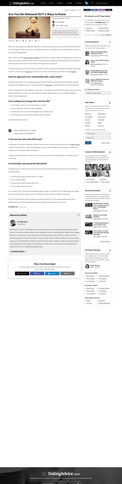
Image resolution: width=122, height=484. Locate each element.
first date (49, 85)
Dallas (100, 123)
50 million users (100, 22)
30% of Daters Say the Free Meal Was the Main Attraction (101, 232)
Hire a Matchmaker (92, 182)
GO (88, 143)
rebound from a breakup (31, 57)
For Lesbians (103, 278)
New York (88, 114)
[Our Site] (92, 3)
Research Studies (104, 30)
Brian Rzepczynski (96, 74)
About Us (89, 28)
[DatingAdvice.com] (21, 3)
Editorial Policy (103, 28)
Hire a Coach (90, 179)
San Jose (101, 126)
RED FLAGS (23, 207)
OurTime (89, 303)
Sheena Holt (97, 219)
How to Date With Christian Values (100, 61)
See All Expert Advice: (92, 89)
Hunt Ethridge (95, 55)
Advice (43, 3)
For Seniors (102, 281)
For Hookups (90, 281)
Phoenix (87, 126)
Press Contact (105, 182)
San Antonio (102, 117)
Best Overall (90, 276)
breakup (73, 71)
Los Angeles (89, 117)
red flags (29, 71)
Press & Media (90, 30)
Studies (69, 3)
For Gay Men (90, 278)
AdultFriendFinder (104, 303)
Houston (87, 123)
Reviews (79, 3)
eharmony (102, 301)
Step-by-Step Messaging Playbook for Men (99, 52)
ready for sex (75, 144)
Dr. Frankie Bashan (96, 83)
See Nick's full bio (17, 251)
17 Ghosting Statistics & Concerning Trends (101, 224)
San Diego (101, 120)
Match (88, 301)
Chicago (87, 120)
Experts (60, 3)
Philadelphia (102, 114)
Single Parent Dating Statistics (100, 216)
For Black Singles (104, 276)
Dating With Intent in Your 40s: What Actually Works (99, 71)
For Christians (90, 293)
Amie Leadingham (96, 64)
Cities (51, 3)
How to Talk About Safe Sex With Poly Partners (100, 80)
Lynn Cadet (96, 211)
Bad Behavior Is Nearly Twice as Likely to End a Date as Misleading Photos (101, 206)
